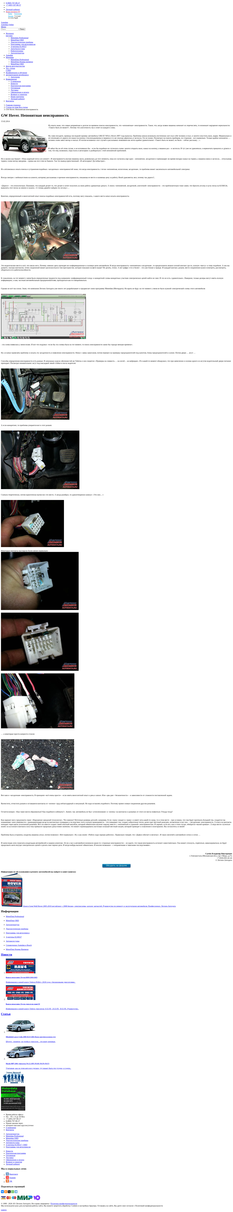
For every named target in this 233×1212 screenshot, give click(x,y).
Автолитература (17, 53)
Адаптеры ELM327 (19, 46)
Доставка (14, 90)
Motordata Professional (19, 38)
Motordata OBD (12, 1138)
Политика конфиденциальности (64, 1204)
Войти (10, 14)
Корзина (10, 16)
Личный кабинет (13, 9)
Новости (14, 84)
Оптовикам (15, 88)
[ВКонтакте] (2, 1191)
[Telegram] (16, 1191)
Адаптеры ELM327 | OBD (16, 1145)
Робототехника (17, 51)
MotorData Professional (20, 60)
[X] (9, 1191)
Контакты (10, 1130)
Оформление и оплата (20, 92)
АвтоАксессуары (18, 49)
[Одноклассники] (5, 1191)
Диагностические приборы (22, 42)
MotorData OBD (17, 40)
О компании (16, 81)
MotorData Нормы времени (22, 62)
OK (10, 1181)
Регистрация (18, 14)
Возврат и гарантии (19, 94)
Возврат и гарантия (14, 1162)
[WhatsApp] (12, 1191)
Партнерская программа (21, 86)
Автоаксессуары (12, 1143)
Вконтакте (13, 1174)
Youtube (12, 1178)
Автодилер (15, 77)
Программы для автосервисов (23, 44)
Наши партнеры (17, 97)
